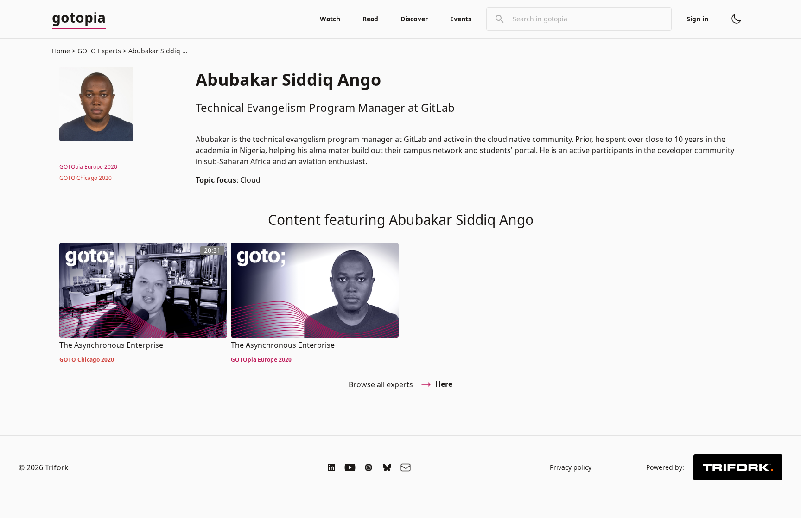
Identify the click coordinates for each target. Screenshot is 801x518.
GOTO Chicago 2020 (85, 178)
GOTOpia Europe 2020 (88, 167)
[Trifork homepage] (737, 467)
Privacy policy (570, 467)
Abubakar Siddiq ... (157, 50)
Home (61, 50)
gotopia (79, 18)
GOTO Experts (99, 50)
